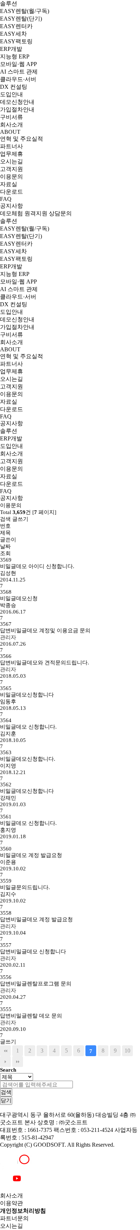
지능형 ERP (14, 56)
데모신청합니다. (27, 759)
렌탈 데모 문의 (31, 1016)
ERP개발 (11, 49)
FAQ (5, 199)
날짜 (5, 546)
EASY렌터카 (16, 26)
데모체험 (11, 213)
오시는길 (11, 161)
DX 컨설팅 (13, 87)
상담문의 (60, 213)
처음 (5, 1050)
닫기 (6, 1100)
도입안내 (11, 94)
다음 (5, 1061)
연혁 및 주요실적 (21, 139)
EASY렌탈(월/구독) (24, 11)
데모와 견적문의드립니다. (44, 662)
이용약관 (11, 1203)
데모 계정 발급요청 (31, 855)
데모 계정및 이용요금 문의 (45, 630)
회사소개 (11, 125)
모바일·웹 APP (18, 64)
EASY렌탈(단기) (21, 19)
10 (127, 1050)
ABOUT (10, 132)
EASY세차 (13, 34)
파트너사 (11, 146)
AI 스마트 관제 (19, 72)
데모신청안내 (17, 102)
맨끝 (17, 1061)
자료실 (8, 184)
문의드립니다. (25, 887)
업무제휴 (11, 154)
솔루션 (8, 3)
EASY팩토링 (16, 41)
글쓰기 (20, 519)
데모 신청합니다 (33, 951)
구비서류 (11, 117)
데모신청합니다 (27, 695)
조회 (5, 553)
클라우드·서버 (18, 79)
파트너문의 (14, 1218)
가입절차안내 (17, 109)
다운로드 (11, 192)
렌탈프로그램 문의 (35, 984)
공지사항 (11, 206)
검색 (5, 519)
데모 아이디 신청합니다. (37, 566)
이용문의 (11, 176)
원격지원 (35, 213)
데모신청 (19, 598)
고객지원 (11, 169)
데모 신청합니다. (28, 727)
